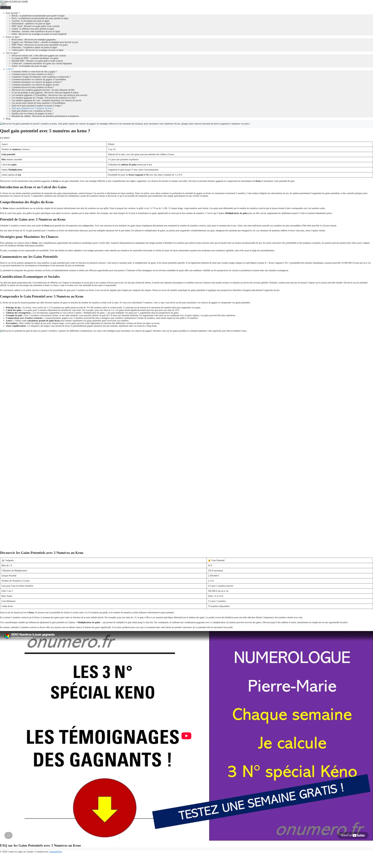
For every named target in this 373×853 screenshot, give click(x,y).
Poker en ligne (12, 37)
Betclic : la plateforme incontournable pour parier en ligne (38, 15)
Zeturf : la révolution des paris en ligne (29, 66)
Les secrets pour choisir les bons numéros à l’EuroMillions (38, 103)
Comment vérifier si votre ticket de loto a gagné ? (34, 71)
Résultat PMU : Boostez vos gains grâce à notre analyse (37, 61)
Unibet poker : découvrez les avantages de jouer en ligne (38, 50)
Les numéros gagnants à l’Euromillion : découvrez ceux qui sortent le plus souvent (49, 95)
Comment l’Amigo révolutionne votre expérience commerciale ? (41, 77)
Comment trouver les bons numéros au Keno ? (33, 74)
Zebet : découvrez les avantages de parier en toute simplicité (39, 34)
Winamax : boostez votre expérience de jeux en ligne (36, 31)
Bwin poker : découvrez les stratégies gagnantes (34, 39)
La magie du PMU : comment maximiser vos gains (35, 58)
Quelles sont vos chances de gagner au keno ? (33, 113)
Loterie (9, 69)
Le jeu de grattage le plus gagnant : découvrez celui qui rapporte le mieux (45, 92)
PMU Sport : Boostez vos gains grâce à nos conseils (35, 26)
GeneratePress (55, 851)
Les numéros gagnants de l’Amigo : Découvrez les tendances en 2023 (44, 98)
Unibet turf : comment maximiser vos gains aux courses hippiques (42, 63)
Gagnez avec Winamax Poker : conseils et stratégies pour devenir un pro (45, 42)
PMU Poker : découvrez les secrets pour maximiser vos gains (40, 45)
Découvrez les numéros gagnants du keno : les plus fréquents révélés (43, 90)
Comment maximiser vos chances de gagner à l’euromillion (39, 79)
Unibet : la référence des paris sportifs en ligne (33, 29)
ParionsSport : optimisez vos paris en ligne (31, 23)
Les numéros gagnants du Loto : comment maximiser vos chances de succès (46, 100)
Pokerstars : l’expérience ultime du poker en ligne (34, 47)
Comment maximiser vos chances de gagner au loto (35, 84)
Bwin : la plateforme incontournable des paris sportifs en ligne (40, 18)
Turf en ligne (12, 53)
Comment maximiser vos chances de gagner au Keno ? (37, 82)
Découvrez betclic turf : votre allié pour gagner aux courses (39, 55)
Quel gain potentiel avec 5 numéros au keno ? (33, 108)
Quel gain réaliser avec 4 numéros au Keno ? (32, 111)
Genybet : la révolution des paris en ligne (30, 21)
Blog (8, 118)
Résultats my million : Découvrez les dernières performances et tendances (45, 116)
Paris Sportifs (12, 13)
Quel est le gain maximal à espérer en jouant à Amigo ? (37, 105)
